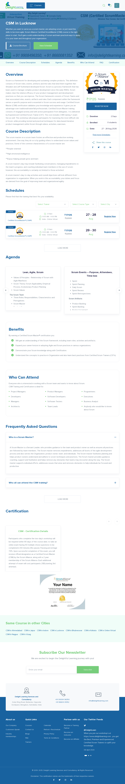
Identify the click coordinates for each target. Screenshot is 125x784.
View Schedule (46, 45)
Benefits (71, 62)
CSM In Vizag (25, 634)
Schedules (45, 62)
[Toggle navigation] (116, 5)
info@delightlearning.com (98, 701)
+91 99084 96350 (62, 699)
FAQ (101, 62)
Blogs (27, 734)
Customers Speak (13, 729)
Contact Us (29, 729)
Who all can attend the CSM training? (28, 482)
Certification (114, 62)
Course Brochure (20, 45)
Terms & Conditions (51, 738)
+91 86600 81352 (62, 702)
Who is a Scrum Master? (21, 437)
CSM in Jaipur (29, 630)
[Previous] (6, 290)
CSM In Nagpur (12, 634)
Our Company (11, 725)
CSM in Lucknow (57, 630)
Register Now (110, 216)
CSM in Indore (42, 630)
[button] (104, 5)
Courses (38, 5)
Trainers (28, 742)
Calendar (47, 725)
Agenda (58, 62)
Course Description (27, 62)
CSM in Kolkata (90, 630)
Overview (10, 62)
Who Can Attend (87, 62)
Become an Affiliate (71, 739)
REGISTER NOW (101, 106)
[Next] (119, 290)
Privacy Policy (49, 734)
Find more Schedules (101, 135)
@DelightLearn (90, 730)
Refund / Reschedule (52, 729)
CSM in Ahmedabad (14, 630)
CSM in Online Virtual (107, 630)
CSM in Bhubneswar (74, 630)
